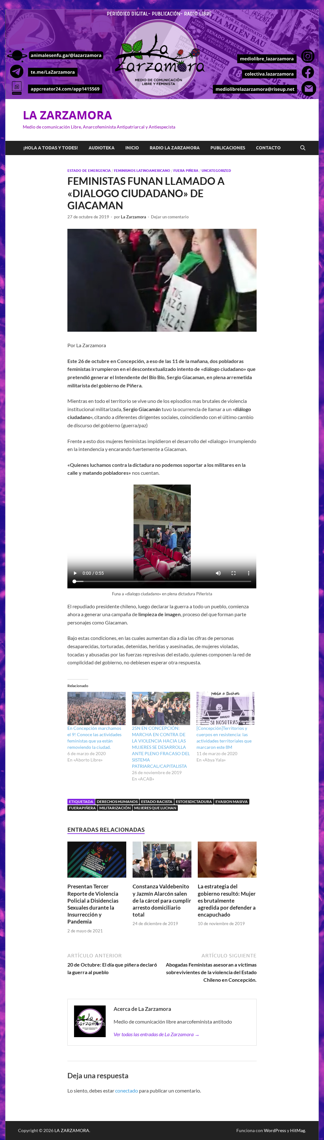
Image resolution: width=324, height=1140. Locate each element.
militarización (115, 807)
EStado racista (156, 801)
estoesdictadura (194, 801)
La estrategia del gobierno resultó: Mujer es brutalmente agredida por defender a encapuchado (227, 900)
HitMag (297, 1130)
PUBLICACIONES (227, 147)
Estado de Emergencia (89, 170)
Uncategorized (216, 170)
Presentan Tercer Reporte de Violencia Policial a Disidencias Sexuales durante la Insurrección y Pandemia (92, 903)
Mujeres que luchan (155, 807)
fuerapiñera (82, 807)
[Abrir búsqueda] (303, 148)
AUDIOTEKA (102, 147)
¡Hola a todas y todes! (50, 147)
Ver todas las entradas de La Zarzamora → (157, 1034)
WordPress (275, 1130)
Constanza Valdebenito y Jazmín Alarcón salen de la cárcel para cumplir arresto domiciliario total (162, 900)
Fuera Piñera (185, 170)
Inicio (132, 147)
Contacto (268, 147)
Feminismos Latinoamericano (142, 170)
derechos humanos (117, 801)
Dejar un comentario (170, 216)
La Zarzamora (133, 216)
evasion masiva (231, 801)
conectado (126, 1090)
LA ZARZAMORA (67, 115)
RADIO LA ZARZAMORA (175, 147)
